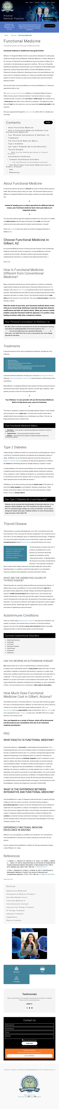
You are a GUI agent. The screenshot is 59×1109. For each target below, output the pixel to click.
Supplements (11, 917)
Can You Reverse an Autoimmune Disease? (28, 162)
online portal (29, 112)
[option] (29, 943)
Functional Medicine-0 (15, 900)
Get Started (29, 1056)
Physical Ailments (14, 920)
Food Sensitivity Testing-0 (17, 904)
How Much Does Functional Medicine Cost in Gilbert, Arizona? (28, 166)
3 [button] (31, 1007)
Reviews (43, 2)
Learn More (29, 946)
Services (37, 2)
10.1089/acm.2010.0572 (46, 874)
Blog (48, 2)
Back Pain (21, 290)
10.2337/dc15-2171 (41, 867)
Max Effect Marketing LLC (45, 1070)
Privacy (33, 1046)
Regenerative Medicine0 (16, 891)
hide (48, 122)
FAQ (9, 170)
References (13, 172)
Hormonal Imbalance (16, 378)
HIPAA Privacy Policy (22, 1096)
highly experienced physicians (15, 93)
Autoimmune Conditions (18, 156)
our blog (12, 229)
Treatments (12, 138)
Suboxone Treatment (15, 914)
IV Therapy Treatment (15, 910)
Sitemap (32, 1096)
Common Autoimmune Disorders (22, 159)
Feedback (39, 1096)
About (31, 2)
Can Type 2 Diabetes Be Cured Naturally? (26, 147)
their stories (48, 710)
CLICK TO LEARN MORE (50, 25)
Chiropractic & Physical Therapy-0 (20, 894)
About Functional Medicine (19, 128)
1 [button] (27, 1007)
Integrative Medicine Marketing (15, 1070)
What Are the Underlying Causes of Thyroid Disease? (28, 153)
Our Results (49, 18)
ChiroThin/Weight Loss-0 (16, 897)
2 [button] (29, 1007)
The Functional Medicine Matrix (22, 141)
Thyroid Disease (14, 150)
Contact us (46, 331)
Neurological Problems (46, 375)
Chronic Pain (27, 378)
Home (27, 2)
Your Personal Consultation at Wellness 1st (27, 135)
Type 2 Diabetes (14, 144)
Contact (53, 2)
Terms (36, 1046)
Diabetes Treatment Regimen (12, 461)
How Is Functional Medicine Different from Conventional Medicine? (27, 131)
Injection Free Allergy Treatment (20, 907)
